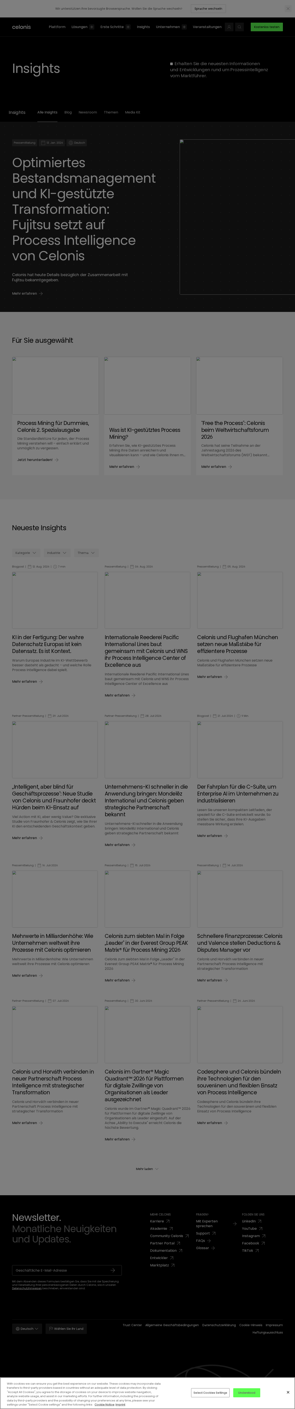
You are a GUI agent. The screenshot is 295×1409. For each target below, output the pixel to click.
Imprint (120, 1405)
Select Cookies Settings (210, 1393)
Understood (246, 1393)
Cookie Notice (104, 1405)
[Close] (288, 1392)
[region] (147, 1393)
